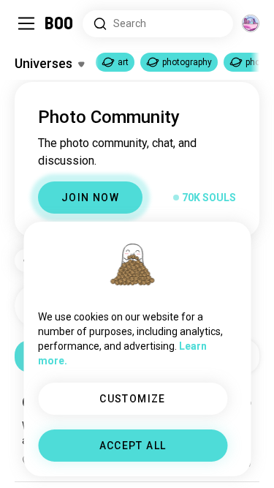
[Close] (32, 32)
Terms (162, 459)
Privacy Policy (222, 459)
